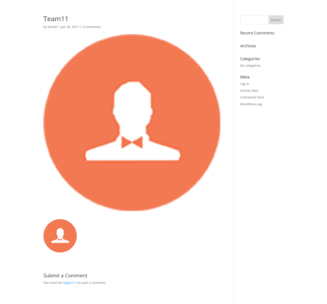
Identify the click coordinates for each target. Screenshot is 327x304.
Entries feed (249, 90)
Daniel (52, 27)
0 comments (92, 27)
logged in (70, 282)
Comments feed (252, 97)
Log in (244, 84)
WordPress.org (251, 104)
